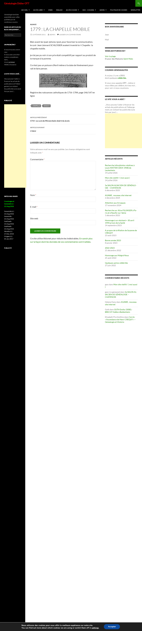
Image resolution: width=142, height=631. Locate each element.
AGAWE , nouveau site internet (118, 195)
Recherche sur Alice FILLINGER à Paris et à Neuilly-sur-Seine (121, 211)
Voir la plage (110, 56)
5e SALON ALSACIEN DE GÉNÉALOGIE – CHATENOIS (120, 186)
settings (95, 628)
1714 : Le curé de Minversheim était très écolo (50, 119)
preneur (12, 62)
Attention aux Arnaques (115, 203)
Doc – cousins (88, 10)
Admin (102, 10)
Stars (50, 10)
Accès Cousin (71, 10)
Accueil (24, 10)
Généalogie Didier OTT (16, 3)
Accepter (112, 626)
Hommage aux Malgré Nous (117, 255)
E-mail (33, 206)
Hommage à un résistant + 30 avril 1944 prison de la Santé (119, 221)
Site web (34, 218)
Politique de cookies (118, 10)
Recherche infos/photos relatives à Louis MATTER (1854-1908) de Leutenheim (120, 167)
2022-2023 (110, 248)
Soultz (47, 106)
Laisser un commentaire (70, 35)
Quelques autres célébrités (116, 263)
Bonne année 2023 (113, 240)
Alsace (33, 24)
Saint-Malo (128, 59)
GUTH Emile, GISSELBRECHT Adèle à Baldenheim (118, 310)
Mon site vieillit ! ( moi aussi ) (117, 178)
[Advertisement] (123, 130)
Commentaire (37, 159)
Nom (33, 195)
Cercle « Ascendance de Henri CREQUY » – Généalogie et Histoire (120, 319)
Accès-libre (38, 10)
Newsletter (135, 10)
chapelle (36, 106)
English (59, 10)
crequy (37, 129)
